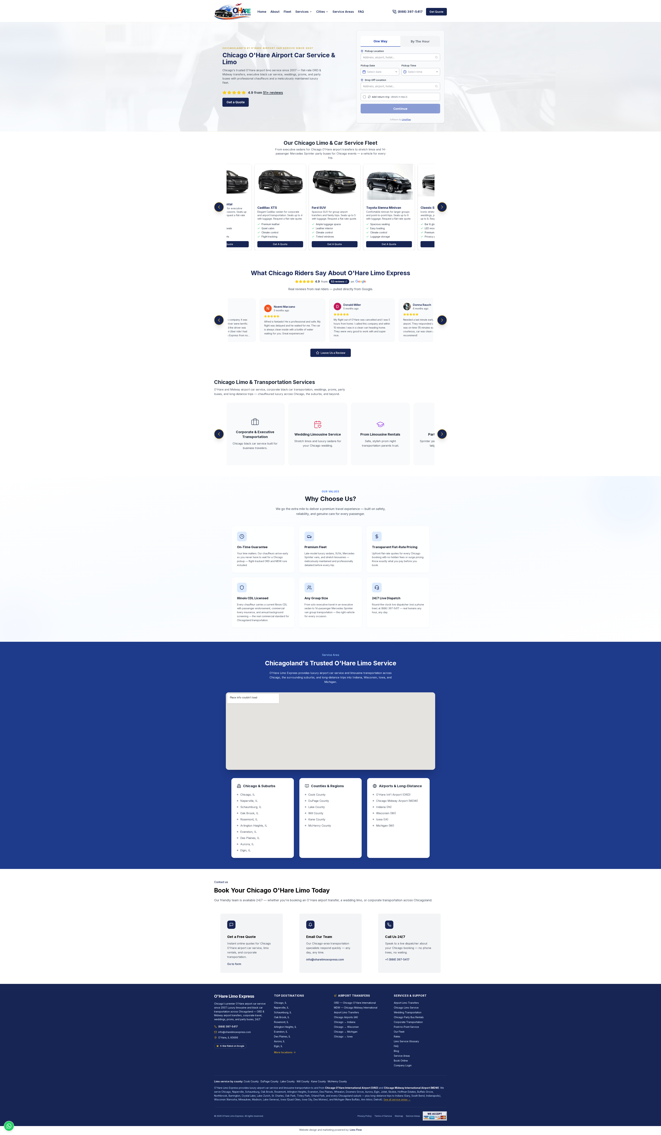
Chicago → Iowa (343, 1036)
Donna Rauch (399, 305)
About (275, 11)
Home (262, 11)
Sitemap (399, 1116)
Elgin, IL (278, 1046)
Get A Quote (240, 244)
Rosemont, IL (281, 1022)
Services (302, 11)
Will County (303, 1081)
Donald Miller (329, 305)
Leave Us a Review (333, 353)
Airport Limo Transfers (346, 1012)
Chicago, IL (280, 1002)
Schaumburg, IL (282, 1012)
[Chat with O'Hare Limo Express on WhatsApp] (9, 1126)
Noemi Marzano (261, 306)
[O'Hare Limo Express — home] (232, 11)
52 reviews (337, 281)
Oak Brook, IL (281, 1017)
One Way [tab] (380, 41)
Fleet (287, 11)
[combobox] (398, 57)
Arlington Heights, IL (285, 1026)
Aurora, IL (279, 1041)
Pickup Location (374, 51)
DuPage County (270, 1081)
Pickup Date (368, 65)
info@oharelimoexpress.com (325, 959)
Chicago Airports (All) (346, 1017)
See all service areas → (397, 1099)
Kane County (318, 1081)
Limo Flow (356, 1129)
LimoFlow (406, 119)
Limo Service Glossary (406, 1041)
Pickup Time (408, 65)
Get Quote (436, 11)
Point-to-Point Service (406, 1026)
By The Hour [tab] (420, 41)
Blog (396, 1050)
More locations (283, 1052)
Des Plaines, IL (282, 1036)
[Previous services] (219, 434)
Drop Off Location (375, 80)
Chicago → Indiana (344, 1022)
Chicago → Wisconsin (346, 1026)
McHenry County (337, 1081)
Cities (320, 11)
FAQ (361, 11)
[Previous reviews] (219, 320)
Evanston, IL (280, 1031)
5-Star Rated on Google (232, 1046)
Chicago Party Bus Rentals (409, 1017)
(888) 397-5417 (228, 1026)
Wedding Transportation (407, 1012)
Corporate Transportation (408, 1022)
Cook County (251, 1081)
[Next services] (442, 434)
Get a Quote (236, 102)
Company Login (403, 1065)
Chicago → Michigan (345, 1031)
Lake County (287, 1081)
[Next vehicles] (442, 207)
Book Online (401, 1060)
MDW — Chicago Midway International (355, 1007)
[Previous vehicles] (219, 207)
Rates (397, 1036)
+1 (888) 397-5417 (397, 959)
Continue (400, 109)
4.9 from (265, 93)
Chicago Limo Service (406, 1007)
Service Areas (343, 11)
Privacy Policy (365, 1116)
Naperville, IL (281, 1007)
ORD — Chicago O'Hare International (355, 1002)
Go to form (234, 964)
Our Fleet (399, 1031)
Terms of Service (383, 1116)
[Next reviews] (442, 320)
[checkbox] (364, 97)
